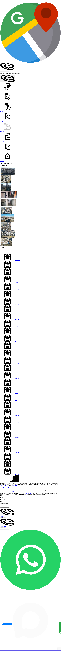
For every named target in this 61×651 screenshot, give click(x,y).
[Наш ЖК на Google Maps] (30, 62)
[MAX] (30, 650)
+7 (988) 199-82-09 (3, 70)
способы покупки (3, 485)
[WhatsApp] (30, 589)
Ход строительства (3, 160)
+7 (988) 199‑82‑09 (14, 485)
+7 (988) (3, 516)
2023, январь (2, 161)
